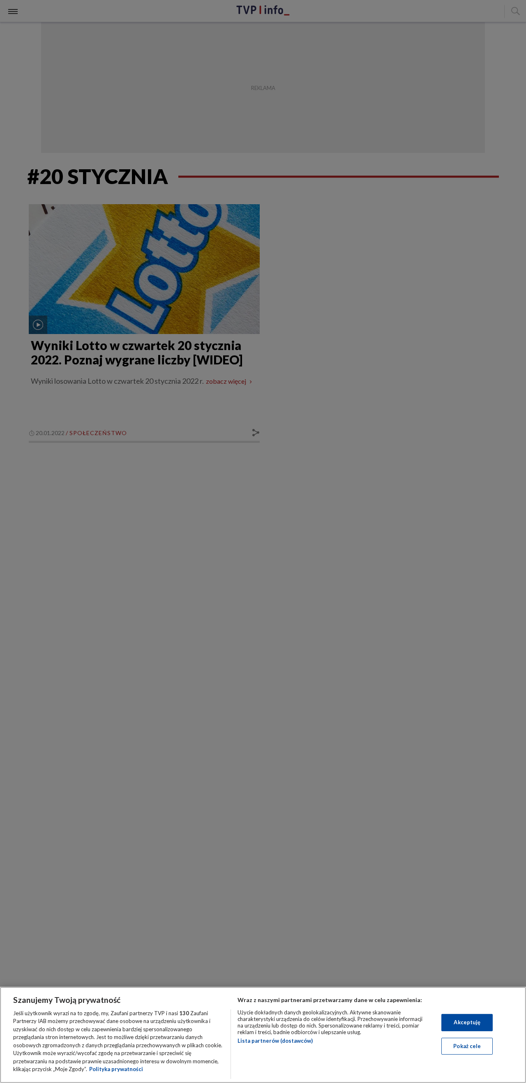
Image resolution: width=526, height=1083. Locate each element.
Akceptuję (467, 1022)
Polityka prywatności (116, 1069)
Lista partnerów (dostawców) (275, 1040)
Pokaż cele (467, 1045)
